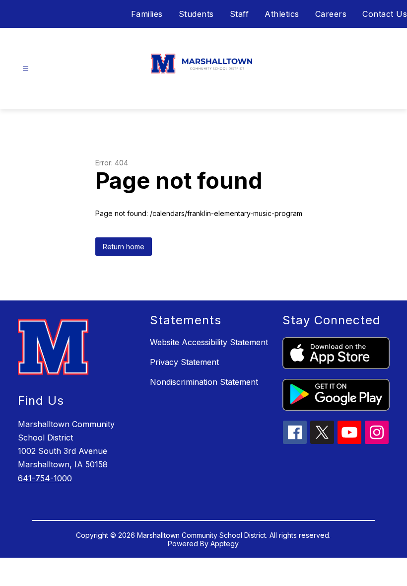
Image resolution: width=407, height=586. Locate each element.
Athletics (282, 14)
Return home (123, 246)
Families (147, 14)
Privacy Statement (184, 362)
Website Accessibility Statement (209, 342)
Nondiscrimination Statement (204, 382)
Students (196, 14)
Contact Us (384, 14)
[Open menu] (25, 68)
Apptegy (224, 543)
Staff (239, 14)
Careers (331, 14)
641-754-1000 (45, 478)
